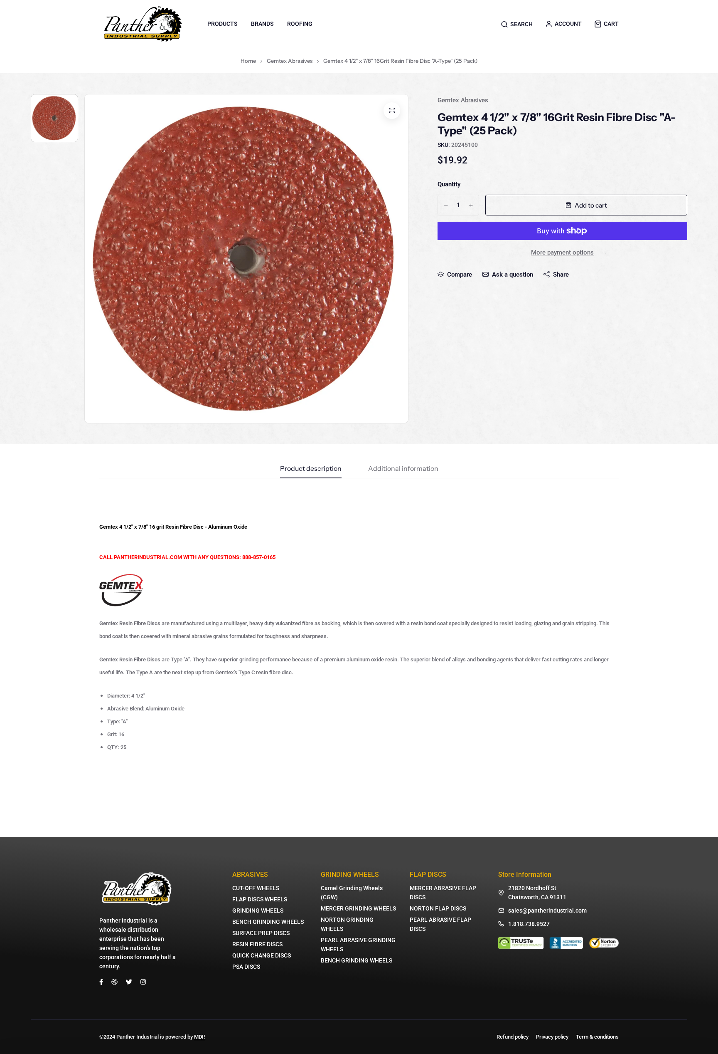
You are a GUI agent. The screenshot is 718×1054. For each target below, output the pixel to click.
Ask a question (512, 274)
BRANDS (262, 23)
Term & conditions (597, 1037)
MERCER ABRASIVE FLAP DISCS (443, 893)
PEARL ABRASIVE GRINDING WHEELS (358, 945)
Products (222, 23)
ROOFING (299, 23)
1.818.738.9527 (529, 923)
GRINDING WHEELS (257, 910)
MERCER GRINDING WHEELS (358, 908)
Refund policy (513, 1037)
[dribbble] (114, 981)
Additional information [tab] (403, 469)
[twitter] (129, 981)
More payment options (562, 252)
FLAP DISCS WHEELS (259, 899)
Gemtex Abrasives (289, 60)
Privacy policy (552, 1037)
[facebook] (101, 981)
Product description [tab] (311, 469)
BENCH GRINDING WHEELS (268, 921)
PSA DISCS (246, 966)
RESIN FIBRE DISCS (257, 944)
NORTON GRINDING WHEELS (347, 924)
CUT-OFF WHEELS (255, 888)
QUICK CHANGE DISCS (261, 955)
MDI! (199, 1037)
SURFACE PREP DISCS (261, 933)
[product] (392, 110)
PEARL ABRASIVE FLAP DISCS (440, 924)
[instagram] (143, 981)
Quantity (449, 184)
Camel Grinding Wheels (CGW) (352, 893)
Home (248, 60)
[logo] (143, 24)
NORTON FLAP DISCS (438, 908)
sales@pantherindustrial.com (547, 910)
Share (561, 274)
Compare (459, 274)
